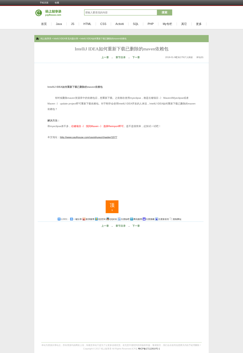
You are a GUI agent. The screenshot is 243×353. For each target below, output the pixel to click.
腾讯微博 (137, 219)
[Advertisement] (121, 73)
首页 (44, 23)
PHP (151, 23)
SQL (136, 23)
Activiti (119, 23)
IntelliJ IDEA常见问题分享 (66, 38)
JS (72, 23)
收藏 (57, 2)
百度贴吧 (125, 219)
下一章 (136, 57)
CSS (103, 23)
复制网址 (177, 219)
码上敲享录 (46, 38)
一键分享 (77, 219)
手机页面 (44, 2)
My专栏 (167, 23)
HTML (87, 23)
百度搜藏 (150, 219)
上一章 (105, 57)
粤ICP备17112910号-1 (149, 348)
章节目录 (121, 57)
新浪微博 (90, 219)
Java (59, 23)
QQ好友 (113, 219)
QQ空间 (102, 219)
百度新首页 (163, 219)
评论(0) (199, 57)
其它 (184, 23)
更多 (199, 23)
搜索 (164, 12)
